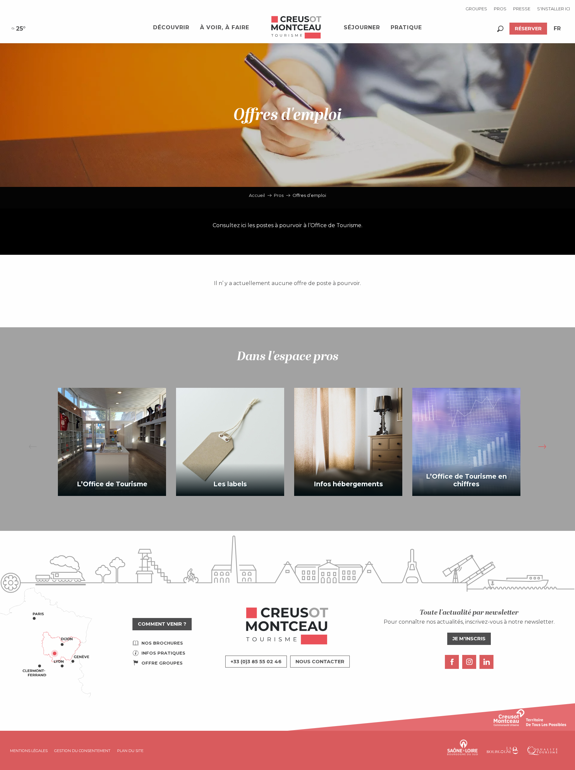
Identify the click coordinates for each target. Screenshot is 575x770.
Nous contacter (319, 662)
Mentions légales (29, 750)
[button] (500, 29)
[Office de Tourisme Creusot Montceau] (296, 27)
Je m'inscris (469, 639)
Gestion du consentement (82, 750)
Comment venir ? (162, 624)
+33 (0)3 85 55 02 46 (256, 662)
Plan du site (130, 750)
